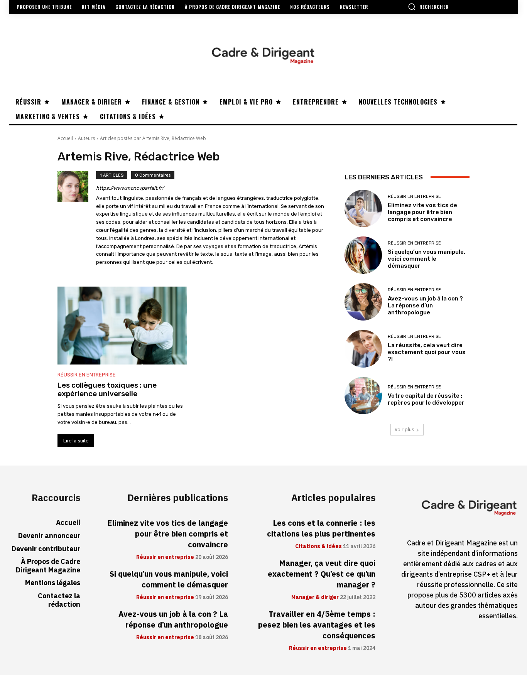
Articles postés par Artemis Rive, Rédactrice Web (153, 138)
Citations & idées (318, 546)
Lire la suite (75, 441)
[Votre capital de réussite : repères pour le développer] (363, 395)
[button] (428, 6)
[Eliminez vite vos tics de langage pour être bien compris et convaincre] (363, 208)
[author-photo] (76, 219)
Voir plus (404, 429)
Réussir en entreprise (86, 374)
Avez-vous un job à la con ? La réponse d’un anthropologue (425, 305)
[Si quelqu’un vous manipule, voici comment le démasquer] (363, 255)
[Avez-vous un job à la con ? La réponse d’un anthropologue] (363, 302)
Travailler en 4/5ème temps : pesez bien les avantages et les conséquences (316, 624)
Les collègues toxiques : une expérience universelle (107, 389)
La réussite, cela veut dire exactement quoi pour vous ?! (427, 352)
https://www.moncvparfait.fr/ (130, 188)
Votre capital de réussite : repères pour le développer (426, 399)
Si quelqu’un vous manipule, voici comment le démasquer (426, 258)
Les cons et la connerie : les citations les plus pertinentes (321, 528)
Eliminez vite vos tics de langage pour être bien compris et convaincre (422, 212)
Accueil (65, 138)
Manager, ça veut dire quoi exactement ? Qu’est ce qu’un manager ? (321, 574)
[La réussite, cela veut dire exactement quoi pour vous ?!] (363, 348)
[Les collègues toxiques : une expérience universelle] (122, 325)
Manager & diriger (315, 597)
